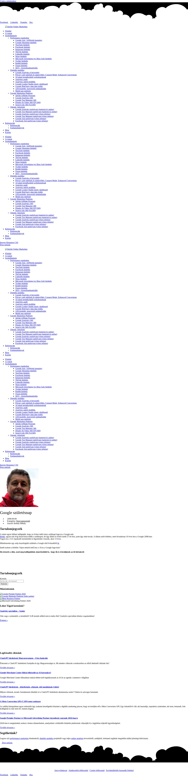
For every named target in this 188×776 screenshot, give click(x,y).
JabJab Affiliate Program (25, 95)
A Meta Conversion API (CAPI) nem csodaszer (20, 701)
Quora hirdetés (21, 66)
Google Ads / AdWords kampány (28, 40)
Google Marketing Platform (21, 93)
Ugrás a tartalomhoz (8, 1)
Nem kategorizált (23, 521)
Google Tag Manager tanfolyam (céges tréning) (34, 116)
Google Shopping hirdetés (25, 42)
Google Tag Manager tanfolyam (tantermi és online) (36, 112)
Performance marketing (19, 38)
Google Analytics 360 (24, 98)
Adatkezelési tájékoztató (78, 770)
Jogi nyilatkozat (60, 770)
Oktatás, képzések (17, 107)
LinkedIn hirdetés (22, 54)
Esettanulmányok (17, 128)
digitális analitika (46, 738)
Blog (7, 130)
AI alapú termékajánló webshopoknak (30, 77)
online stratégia (77, 738)
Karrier (8, 132)
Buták (2, 536)
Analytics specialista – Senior (12, 611)
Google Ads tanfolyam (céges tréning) (30, 119)
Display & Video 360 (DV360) (28, 102)
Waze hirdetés (21, 56)
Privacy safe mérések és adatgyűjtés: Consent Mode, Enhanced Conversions (46, 75)
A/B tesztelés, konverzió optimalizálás (30, 89)
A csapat (8, 33)
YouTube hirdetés (22, 45)
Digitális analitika (17, 70)
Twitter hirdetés (21, 61)
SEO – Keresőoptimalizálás (26, 68)
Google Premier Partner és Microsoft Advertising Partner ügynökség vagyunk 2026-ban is (39, 718)
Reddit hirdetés (21, 63)
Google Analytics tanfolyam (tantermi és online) (34, 109)
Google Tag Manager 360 (25, 100)
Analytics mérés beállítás (25, 82)
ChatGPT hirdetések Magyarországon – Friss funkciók (24, 658)
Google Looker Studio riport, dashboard (31, 84)
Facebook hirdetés (22, 47)
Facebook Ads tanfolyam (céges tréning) (31, 121)
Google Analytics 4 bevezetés (27, 72)
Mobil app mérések (23, 91)
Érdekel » (4, 620)
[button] (94, 556)
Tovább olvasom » (7, 668)
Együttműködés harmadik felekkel (120, 770)
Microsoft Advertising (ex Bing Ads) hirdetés (33, 59)
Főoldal (8, 31)
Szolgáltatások (11, 36)
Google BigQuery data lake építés (29, 86)
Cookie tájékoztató (97, 770)
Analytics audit (21, 79)
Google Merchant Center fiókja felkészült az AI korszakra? (25, 673)
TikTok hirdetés (21, 52)
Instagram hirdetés (22, 49)
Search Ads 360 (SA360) (25, 105)
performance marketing (19, 738)
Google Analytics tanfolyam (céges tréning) (32, 114)
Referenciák (10, 123)
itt (58, 543)
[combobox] (12, 581)
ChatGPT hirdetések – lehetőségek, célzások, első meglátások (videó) (29, 687)
